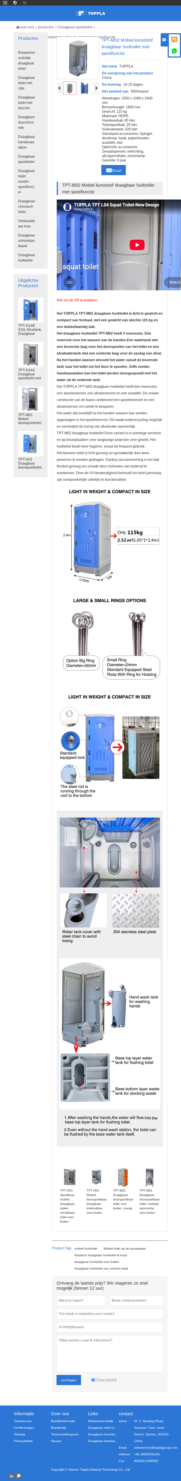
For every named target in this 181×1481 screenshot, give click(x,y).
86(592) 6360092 (146, 1461)
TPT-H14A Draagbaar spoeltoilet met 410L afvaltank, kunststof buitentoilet (30, 378)
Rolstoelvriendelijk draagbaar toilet (26, 60)
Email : (123, 1447)
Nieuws (56, 1441)
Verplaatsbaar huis (26, 223)
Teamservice (23, 1421)
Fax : (122, 1461)
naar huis (25, 27)
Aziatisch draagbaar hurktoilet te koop (100, 1255)
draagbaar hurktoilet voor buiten (96, 1262)
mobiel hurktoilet (85, 1248)
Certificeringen (24, 1427)
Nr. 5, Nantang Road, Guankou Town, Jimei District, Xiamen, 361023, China (151, 1431)
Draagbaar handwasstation (26, 142)
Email (113, 169)
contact (126, 1413)
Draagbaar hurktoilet (26, 257)
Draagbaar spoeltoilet (75, 27)
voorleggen (69, 1380)
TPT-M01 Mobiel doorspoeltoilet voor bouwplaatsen (29, 423)
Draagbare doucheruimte (26, 122)
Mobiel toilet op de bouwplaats (125, 1248)
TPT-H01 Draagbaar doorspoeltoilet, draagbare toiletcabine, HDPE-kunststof (30, 467)
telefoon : (125, 1454)
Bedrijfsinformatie (63, 1421)
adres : (123, 1421)
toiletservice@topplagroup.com (155, 1447)
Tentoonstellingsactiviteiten (66, 1434)
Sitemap (19, 1434)
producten (46, 27)
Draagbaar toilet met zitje (26, 83)
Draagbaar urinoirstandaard (26, 240)
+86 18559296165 (147, 1454)
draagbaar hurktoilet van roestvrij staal (101, 1268)
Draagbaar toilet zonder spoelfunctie (26, 181)
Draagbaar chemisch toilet (26, 206)
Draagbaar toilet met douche (26, 102)
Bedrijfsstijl (58, 1427)
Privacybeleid (23, 1441)
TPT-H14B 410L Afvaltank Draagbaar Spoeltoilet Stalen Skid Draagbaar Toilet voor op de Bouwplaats (29, 334)
